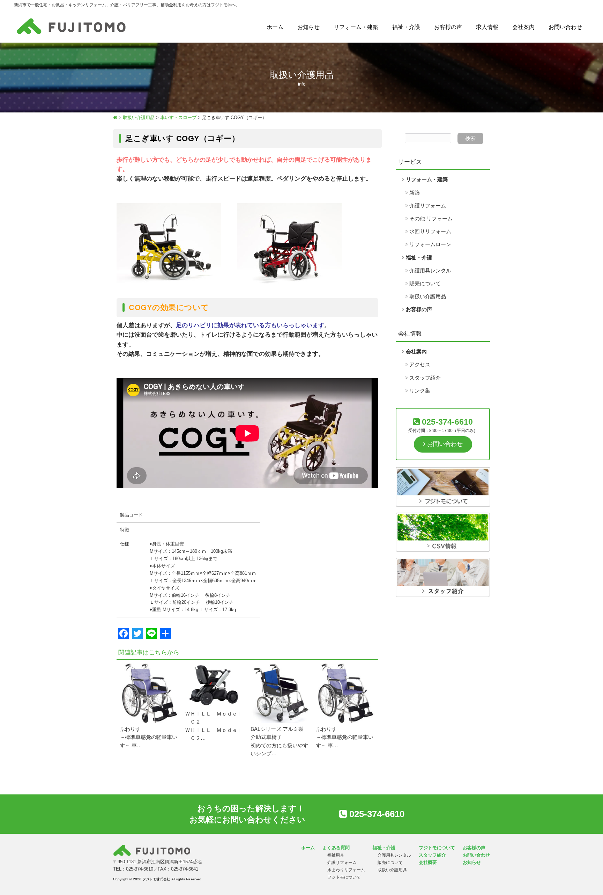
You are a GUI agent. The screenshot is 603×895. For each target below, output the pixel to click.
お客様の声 (448, 27)
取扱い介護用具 (392, 869)
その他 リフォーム (431, 218)
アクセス (419, 364)
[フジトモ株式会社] (71, 34)
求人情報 (487, 27)
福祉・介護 (406, 27)
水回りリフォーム (430, 231)
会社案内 (523, 27)
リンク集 (419, 391)
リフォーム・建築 (356, 27)
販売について (425, 283)
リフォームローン (430, 244)
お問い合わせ (565, 27)
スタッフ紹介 (425, 378)
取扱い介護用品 (427, 296)
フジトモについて (344, 877)
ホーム (275, 27)
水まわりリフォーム (346, 869)
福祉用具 (335, 855)
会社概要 (428, 862)
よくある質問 (336, 847)
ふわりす (130, 729)
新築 (414, 193)
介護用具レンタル (430, 270)
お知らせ (308, 27)
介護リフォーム (427, 205)
